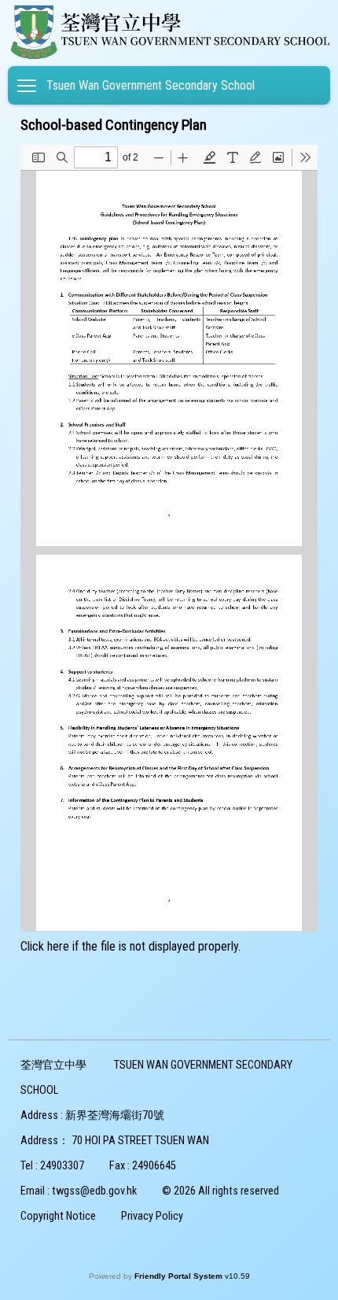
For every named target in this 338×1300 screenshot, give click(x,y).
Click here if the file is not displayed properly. (130, 946)
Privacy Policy (152, 1216)
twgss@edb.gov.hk (94, 1191)
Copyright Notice (58, 1216)
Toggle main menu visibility (27, 85)
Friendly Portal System (179, 1276)
